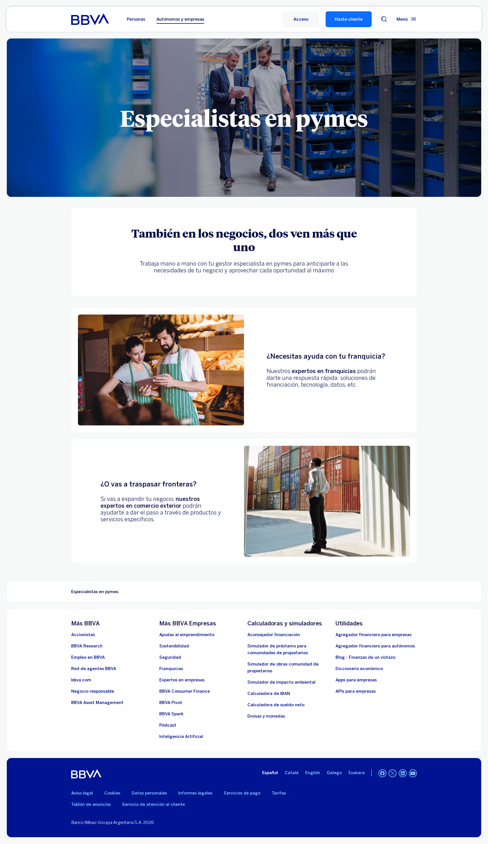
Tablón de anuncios (91, 804)
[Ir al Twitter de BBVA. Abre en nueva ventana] (392, 773)
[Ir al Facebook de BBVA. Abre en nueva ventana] (382, 773)
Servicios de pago (242, 793)
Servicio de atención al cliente (153, 804)
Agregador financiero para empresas (373, 634)
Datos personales (149, 793)
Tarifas (279, 793)
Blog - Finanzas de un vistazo (365, 657)
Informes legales (195, 793)
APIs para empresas (356, 691)
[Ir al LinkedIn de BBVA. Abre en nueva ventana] (403, 773)
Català (292, 772)
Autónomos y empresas (180, 19)
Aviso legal (82, 793)
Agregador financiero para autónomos (375, 646)
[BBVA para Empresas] (90, 19)
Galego (334, 772)
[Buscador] (384, 19)
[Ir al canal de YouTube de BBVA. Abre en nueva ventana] (413, 773)
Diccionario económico (359, 668)
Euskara (356, 772)
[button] (301, 19)
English (312, 772)
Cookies (112, 793)
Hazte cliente (349, 19)
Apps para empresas (356, 679)
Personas (136, 19)
